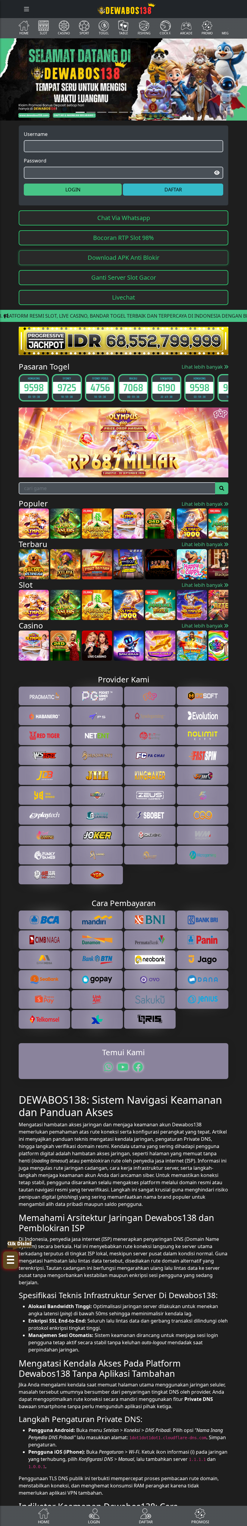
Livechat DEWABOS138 (123, 808)
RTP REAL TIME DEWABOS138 (123, 832)
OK (123, 849)
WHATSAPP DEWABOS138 (123, 820)
